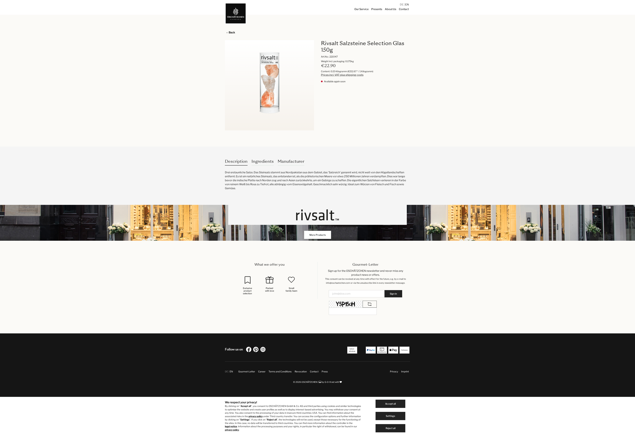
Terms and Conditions (280, 371)
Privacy (394, 371)
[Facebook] (249, 350)
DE (402, 4)
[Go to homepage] (235, 13)
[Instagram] (263, 350)
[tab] (236, 161)
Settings (390, 416)
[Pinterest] (256, 350)
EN (407, 4)
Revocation (301, 371)
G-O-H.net (330, 382)
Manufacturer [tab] (291, 161)
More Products (317, 234)
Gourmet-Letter (246, 371)
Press (325, 371)
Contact (314, 371)
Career (261, 371)
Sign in (393, 293)
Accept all (390, 403)
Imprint (405, 371)
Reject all (390, 428)
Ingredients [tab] (263, 161)
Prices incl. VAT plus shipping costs (342, 74)
